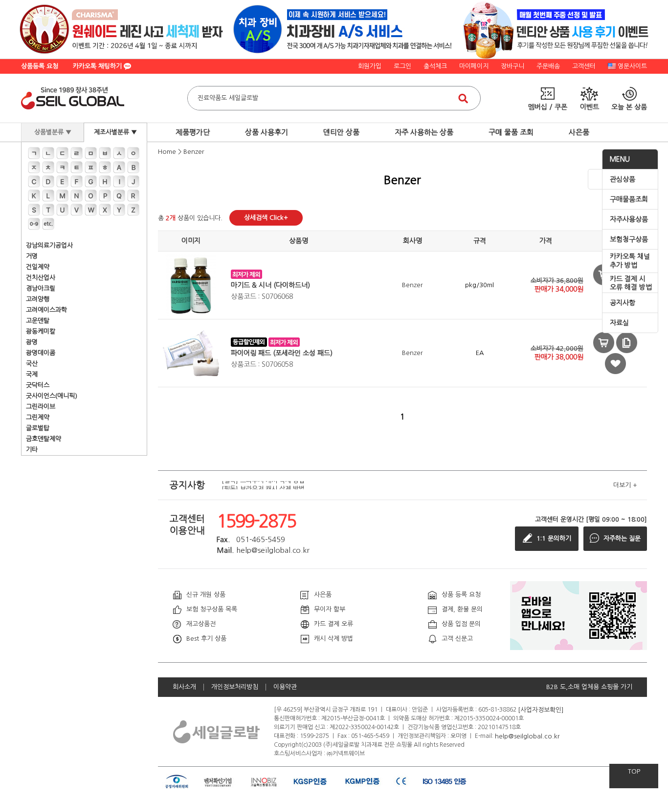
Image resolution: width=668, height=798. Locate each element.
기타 (32, 449)
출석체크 (435, 66)
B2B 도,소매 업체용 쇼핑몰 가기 (589, 687)
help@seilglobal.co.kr (527, 736)
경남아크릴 (40, 288)
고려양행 (37, 299)
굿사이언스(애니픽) (51, 396)
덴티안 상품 (341, 132)
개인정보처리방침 (234, 687)
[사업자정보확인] (541, 709)
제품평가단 (193, 132)
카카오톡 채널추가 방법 (630, 261)
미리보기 (603, 342)
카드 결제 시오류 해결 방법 (631, 283)
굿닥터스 (37, 385)
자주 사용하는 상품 (424, 132)
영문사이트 (632, 66)
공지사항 (622, 302)
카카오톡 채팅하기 (98, 66)
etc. (48, 224)
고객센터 (584, 66)
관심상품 (622, 179)
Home (167, 151)
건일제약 (37, 267)
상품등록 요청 (39, 66)
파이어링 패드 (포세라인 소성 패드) (282, 353)
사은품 (579, 132)
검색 (463, 98)
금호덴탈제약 (43, 439)
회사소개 (184, 687)
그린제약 (37, 417)
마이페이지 (474, 66)
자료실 (619, 322)
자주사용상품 (629, 219)
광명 (32, 342)
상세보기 (626, 342)
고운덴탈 (37, 320)
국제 (32, 374)
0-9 (34, 224)
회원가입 (369, 66)
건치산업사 (40, 277)
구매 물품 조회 (511, 132)
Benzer (193, 151)
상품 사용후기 (266, 132)
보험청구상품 (629, 239)
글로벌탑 (37, 428)
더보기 (625, 485)
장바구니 (512, 66)
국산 (32, 363)
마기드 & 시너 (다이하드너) (270, 285)
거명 (32, 256)
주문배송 (548, 66)
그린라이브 (40, 406)
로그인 (402, 66)
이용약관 (285, 687)
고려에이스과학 (46, 310)
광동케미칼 (40, 331)
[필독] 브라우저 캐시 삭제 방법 (263, 485)
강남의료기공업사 (49, 245)
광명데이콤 (40, 353)
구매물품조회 (629, 199)
